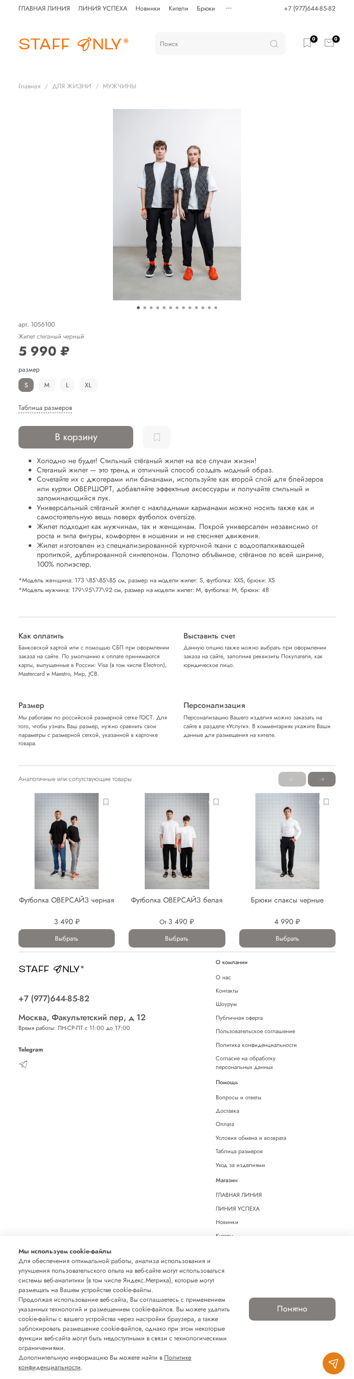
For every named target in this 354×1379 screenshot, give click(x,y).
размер (29, 369)
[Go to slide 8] (183, 307)
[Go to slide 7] (177, 307)
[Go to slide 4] (157, 307)
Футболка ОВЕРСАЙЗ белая (177, 900)
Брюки (206, 8)
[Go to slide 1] (138, 307)
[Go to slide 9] (190, 307)
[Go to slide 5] (164, 307)
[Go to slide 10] (196, 307)
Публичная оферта (239, 1018)
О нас (223, 977)
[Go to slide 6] (170, 307)
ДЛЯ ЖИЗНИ (71, 86)
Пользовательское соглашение (255, 1031)
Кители (179, 8)
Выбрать (66, 938)
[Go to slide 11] (202, 307)
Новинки (148, 8)
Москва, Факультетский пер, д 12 (82, 1017)
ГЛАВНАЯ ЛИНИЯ (44, 8)
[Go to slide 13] (215, 307)
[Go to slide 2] (144, 307)
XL (88, 385)
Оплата (225, 1124)
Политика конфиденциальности (256, 1045)
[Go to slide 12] (209, 307)
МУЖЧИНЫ (119, 86)
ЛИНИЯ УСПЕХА (102, 8)
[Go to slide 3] (151, 307)
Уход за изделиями (240, 1165)
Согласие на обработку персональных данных (246, 1062)
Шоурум (226, 1004)
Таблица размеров (239, 1151)
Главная (29, 86)
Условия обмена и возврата (251, 1138)
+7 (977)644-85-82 (310, 8)
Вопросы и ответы (238, 1097)
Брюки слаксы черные (287, 900)
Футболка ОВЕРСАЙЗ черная (66, 900)
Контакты (227, 991)
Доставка (227, 1111)
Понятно (292, 1309)
